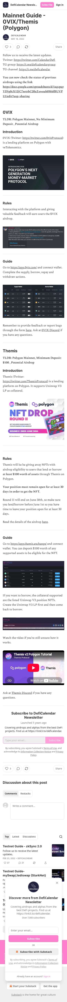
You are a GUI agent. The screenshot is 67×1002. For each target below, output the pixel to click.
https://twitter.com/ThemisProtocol (25, 381)
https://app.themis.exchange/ (28, 544)
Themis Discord (22, 693)
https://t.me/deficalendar (34, 69)
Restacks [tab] (25, 793)
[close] (57, 883)
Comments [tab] (11, 793)
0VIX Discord (51, 330)
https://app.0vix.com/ (23, 267)
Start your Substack (24, 986)
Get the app (50, 986)
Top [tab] (7, 836)
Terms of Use (50, 748)
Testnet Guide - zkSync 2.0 (22, 846)
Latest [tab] (15, 836)
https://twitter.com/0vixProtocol (42, 138)
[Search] (60, 836)
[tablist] (17, 793)
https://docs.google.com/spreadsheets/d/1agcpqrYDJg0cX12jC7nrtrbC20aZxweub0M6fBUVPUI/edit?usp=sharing (33, 91)
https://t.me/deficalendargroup (36, 64)
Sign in (60, 4)
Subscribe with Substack (36, 951)
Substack (16, 994)
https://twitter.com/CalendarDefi (34, 60)
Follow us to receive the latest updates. (20, 852)
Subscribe (47, 4)
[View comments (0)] (18, 46)
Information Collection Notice (36, 751)
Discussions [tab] (29, 836)
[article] (33, 854)
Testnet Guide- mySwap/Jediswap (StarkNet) (24, 873)
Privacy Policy (39, 966)
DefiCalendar (18, 35)
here (28, 330)
